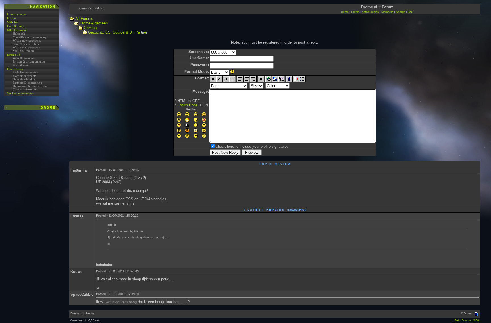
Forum (11, 18)
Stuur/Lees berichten (26, 44)
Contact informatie (25, 89)
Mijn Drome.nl (17, 30)
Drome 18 (13, 54)
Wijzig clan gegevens (27, 47)
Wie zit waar (21, 65)
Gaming (90, 28)
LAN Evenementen (25, 72)
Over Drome (15, 69)
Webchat (12, 22)
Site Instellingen (23, 50)
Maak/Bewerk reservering (30, 37)
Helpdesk (19, 33)
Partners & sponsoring (27, 82)
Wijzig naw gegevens (27, 40)
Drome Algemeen (94, 23)
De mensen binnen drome (30, 86)
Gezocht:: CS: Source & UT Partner (117, 32)
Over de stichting (24, 79)
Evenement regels (24, 75)
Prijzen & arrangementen (29, 61)
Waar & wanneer (24, 58)
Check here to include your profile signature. (251, 146)
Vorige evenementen (20, 93)
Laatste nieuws (16, 14)
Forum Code (187, 105)
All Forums (84, 19)
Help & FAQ (15, 26)
